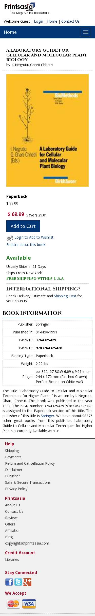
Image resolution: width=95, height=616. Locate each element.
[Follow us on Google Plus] (27, 581)
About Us (12, 505)
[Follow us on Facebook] (9, 581)
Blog (9, 536)
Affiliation (13, 530)
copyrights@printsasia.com (27, 543)
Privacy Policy (16, 488)
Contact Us (70, 21)
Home (52, 21)
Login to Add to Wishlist (33, 237)
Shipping (12, 450)
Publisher (12, 476)
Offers (10, 524)
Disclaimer (13, 469)
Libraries (12, 559)
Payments (13, 456)
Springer (47, 415)
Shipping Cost (65, 296)
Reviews (11, 517)
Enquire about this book (25, 244)
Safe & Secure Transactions (28, 482)
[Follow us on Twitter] (18, 581)
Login (38, 21)
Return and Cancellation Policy (30, 463)
